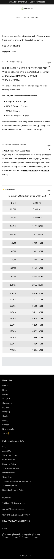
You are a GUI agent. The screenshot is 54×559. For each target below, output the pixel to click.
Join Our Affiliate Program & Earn (16, 481)
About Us (6, 451)
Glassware (7, 403)
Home (18, 17)
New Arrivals (8, 429)
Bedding (6, 411)
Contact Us (7, 477)
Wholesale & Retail (10, 468)
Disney (5, 394)
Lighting (6, 407)
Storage (5, 424)
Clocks (5, 416)
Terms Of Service (9, 485)
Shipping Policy (9, 464)
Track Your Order (9, 455)
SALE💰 (6, 433)
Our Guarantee (8, 459)
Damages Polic (30, 170)
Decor (4, 390)
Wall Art (6, 398)
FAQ (4, 446)
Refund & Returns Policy (13, 490)
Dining (5, 420)
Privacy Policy (8, 472)
